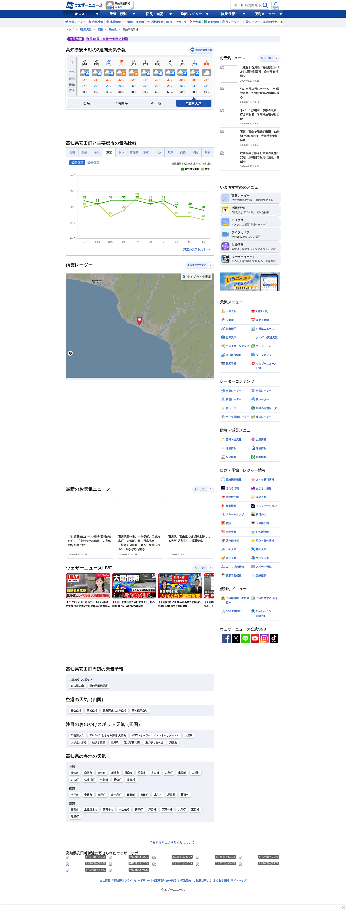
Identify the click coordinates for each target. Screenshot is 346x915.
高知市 (75, 772)
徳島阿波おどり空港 (114, 710)
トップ (70, 29)
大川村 (195, 772)
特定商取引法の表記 (164, 880)
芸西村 (185, 794)
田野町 (131, 794)
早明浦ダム (77, 735)
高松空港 (92, 710)
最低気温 (93, 162)
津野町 (152, 809)
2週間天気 (86, 29)
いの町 (75, 779)
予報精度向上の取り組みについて (172, 842)
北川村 (158, 794)
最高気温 (77, 162)
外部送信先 (184, 880)
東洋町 (102, 794)
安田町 (144, 794)
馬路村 (171, 794)
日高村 (131, 779)
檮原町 (139, 809)
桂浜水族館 (98, 742)
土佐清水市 (90, 809)
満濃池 (173, 742)
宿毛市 (75, 809)
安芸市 (88, 794)
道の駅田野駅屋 (99, 685)
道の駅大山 (77, 685)
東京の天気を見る (195, 249)
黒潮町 (75, 816)
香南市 (128, 772)
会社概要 (105, 880)
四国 (100, 29)
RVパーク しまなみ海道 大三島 (108, 735)
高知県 (113, 29)
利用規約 (117, 880)
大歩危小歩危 (78, 742)
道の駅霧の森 (132, 742)
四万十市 (108, 809)
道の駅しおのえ (154, 742)
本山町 (155, 772)
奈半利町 (116, 794)
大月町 (182, 809)
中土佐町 (124, 809)
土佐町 (182, 772)
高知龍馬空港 (140, 710)
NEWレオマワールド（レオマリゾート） (155, 735)
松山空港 (76, 710)
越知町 (118, 779)
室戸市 (75, 794)
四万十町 (167, 809)
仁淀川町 (89, 779)
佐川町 (104, 779)
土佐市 (102, 772)
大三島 (189, 735)
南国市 (88, 772)
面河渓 (115, 742)
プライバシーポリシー (138, 880)
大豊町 (169, 772)
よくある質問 (221, 880)
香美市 (142, 772)
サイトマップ (238, 880)
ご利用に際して (202, 880)
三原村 (195, 809)
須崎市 (115, 772)
